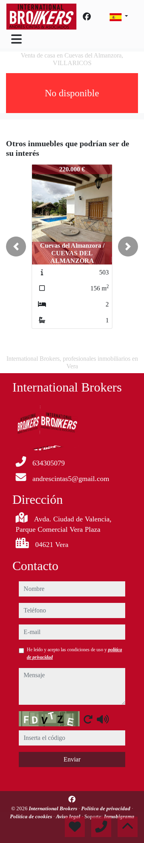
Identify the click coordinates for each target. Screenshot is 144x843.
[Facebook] (87, 16)
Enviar (72, 759)
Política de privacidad (106, 808)
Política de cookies (31, 816)
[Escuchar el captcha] (102, 719)
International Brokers (53, 808)
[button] (16, 246)
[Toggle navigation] (16, 39)
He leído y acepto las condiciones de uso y (74, 653)
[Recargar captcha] (88, 719)
